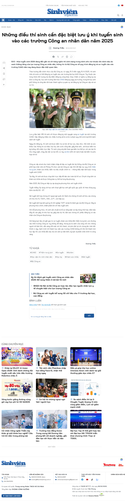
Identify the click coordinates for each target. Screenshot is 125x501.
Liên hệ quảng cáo (36, 474)
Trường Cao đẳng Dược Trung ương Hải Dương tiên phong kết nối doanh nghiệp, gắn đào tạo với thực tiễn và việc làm (51, 435)
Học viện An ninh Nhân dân (58, 129)
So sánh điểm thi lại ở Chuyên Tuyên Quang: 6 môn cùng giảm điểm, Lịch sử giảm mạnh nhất (84, 403)
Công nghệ (76, 20)
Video (84, 20)
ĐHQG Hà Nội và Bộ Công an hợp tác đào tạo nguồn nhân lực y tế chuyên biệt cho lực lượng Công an (63, 287)
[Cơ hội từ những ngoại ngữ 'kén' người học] (51, 388)
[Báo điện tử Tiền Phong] (109, 465)
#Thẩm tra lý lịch (46, 252)
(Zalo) (43, 477)
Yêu (45, 20)
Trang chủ (3, 20)
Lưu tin (4, 74)
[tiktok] (93, 479)
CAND (62, 80)
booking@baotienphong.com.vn (41, 479)
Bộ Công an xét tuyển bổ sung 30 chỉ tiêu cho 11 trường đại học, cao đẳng (64, 294)
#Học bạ (58, 257)
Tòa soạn (5, 474)
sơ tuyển (80, 134)
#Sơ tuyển (60, 252)
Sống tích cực (93, 20)
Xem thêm (121, 20)
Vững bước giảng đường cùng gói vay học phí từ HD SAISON (16, 400)
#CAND (33, 252)
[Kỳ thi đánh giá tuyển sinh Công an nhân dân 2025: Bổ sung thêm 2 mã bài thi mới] (88, 278)
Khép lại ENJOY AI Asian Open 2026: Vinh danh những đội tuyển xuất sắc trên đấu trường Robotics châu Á (17, 372)
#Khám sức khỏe (72, 257)
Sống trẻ (20, 20)
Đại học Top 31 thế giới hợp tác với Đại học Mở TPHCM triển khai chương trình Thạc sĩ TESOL (85, 434)
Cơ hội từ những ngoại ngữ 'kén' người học (50, 400)
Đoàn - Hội (11, 20)
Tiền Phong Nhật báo (68, 5)
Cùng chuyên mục (12, 344)
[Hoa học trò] (120, 465)
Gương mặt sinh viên (63, 20)
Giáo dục (29, 20)
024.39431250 (8, 481)
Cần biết (113, 20)
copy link (62, 57)
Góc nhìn (38, 20)
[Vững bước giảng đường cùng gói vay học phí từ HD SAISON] (17, 388)
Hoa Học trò (83, 5)
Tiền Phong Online (52, 5)
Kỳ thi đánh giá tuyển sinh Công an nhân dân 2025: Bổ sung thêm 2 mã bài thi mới (52, 278)
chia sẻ (53, 57)
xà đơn (67, 152)
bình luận (71, 57)
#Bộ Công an (35, 261)
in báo (67, 57)
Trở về (4, 85)
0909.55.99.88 (36, 477)
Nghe (4, 63)
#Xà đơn (70, 252)
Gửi (89, 316)
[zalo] (98, 479)
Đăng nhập (33, 305)
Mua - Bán (104, 20)
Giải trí (51, 20)
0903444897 (61, 477)
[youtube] (122, 5)
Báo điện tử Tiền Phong (62, 13)
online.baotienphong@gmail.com (67, 479)
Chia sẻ (4, 68)
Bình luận (4, 79)
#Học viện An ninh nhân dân (41, 257)
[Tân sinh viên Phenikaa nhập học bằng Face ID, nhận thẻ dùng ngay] (51, 356)
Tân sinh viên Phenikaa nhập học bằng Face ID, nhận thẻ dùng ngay (51, 370)
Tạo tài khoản (46, 305)
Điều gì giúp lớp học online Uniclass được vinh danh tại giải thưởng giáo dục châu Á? (85, 370)
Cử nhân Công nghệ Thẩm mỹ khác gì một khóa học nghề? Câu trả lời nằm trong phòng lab (17, 433)
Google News (121, 27)
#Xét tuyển (85, 257)
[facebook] (119, 5)
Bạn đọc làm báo (13, 496)
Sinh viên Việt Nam (14, 464)
